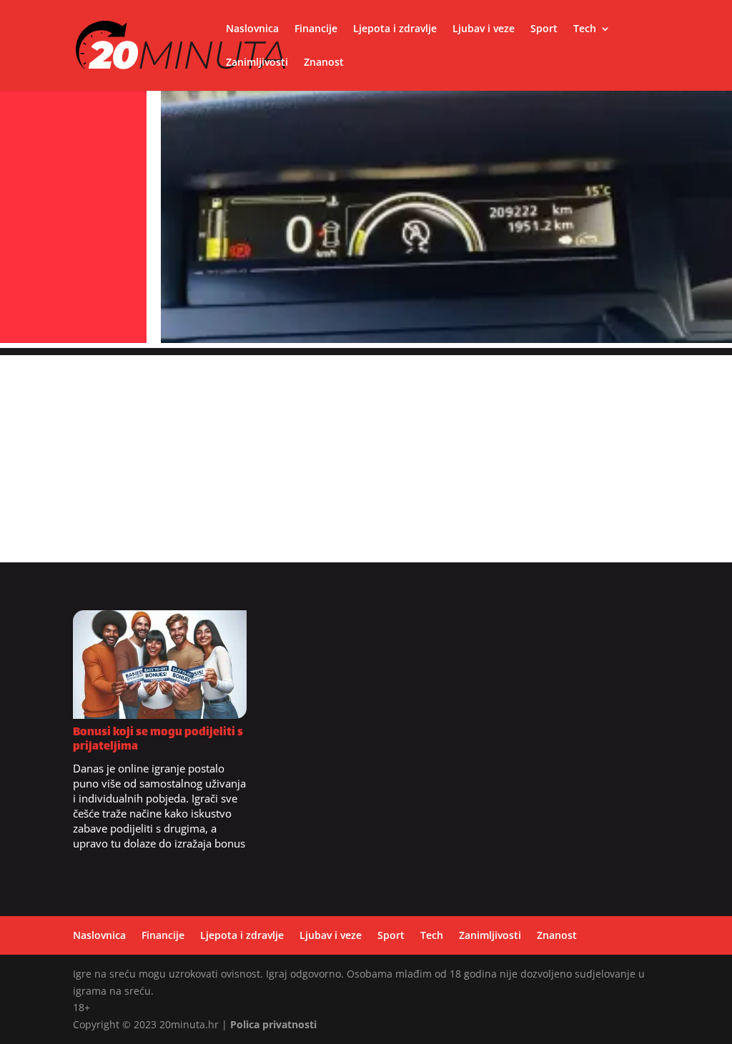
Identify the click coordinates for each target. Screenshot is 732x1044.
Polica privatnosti (273, 1024)
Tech (584, 29)
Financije (316, 29)
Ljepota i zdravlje (395, 29)
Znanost (324, 63)
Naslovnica (252, 29)
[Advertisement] (366, 455)
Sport (544, 29)
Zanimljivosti (257, 63)
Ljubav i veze (483, 29)
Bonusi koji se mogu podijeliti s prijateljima (158, 739)
